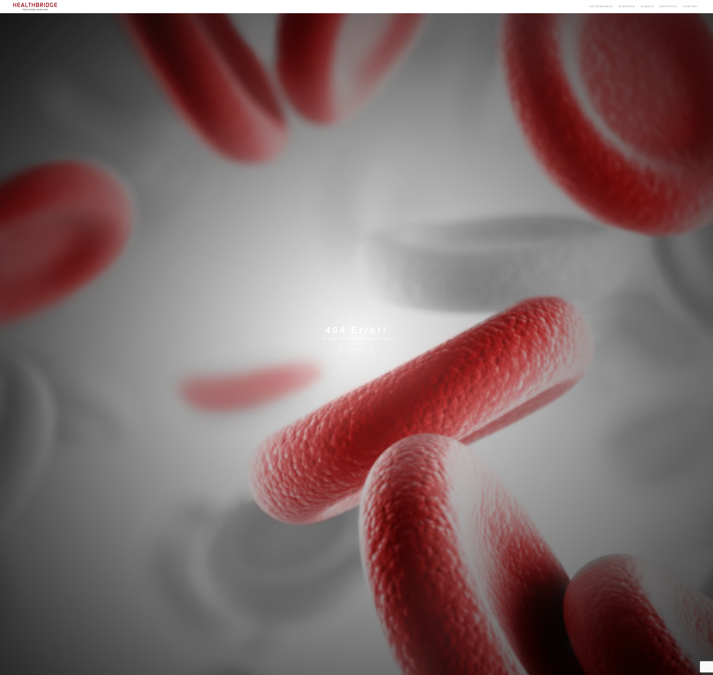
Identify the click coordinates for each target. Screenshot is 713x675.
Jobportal (669, 6)
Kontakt (690, 6)
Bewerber (627, 6)
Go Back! (356, 349)
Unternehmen (601, 6)
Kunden (647, 6)
